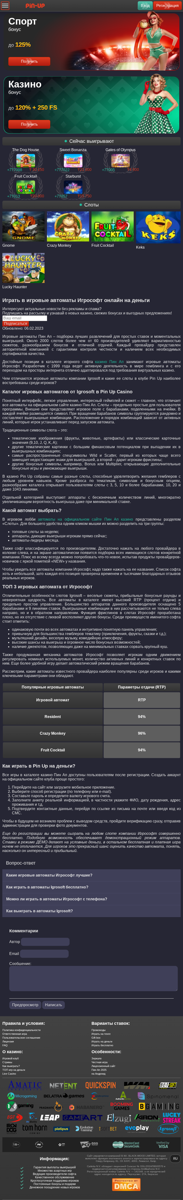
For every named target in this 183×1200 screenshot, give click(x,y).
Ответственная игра (14, 1033)
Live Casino (9, 1073)
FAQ (5, 1045)
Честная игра (99, 1062)
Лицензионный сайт (103, 1066)
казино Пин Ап (109, 362)
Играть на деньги (102, 1041)
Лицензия (8, 1041)
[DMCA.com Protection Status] (126, 1192)
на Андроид (98, 1073)
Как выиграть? (11, 1066)
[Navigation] (5, 5)
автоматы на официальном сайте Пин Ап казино (85, 519)
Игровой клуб (10, 1058)
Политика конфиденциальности (21, 1030)
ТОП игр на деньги (13, 1069)
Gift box (96, 1037)
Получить (29, 61)
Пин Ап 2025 (99, 1069)
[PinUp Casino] (35, 5)
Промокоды (99, 1030)
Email (14, 954)
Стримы (7, 1062)
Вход (145, 6)
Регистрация (167, 6)
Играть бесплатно (102, 1045)
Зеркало (97, 1058)
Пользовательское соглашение (21, 1037)
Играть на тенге (101, 1033)
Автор (14, 942)
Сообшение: (20, 964)
